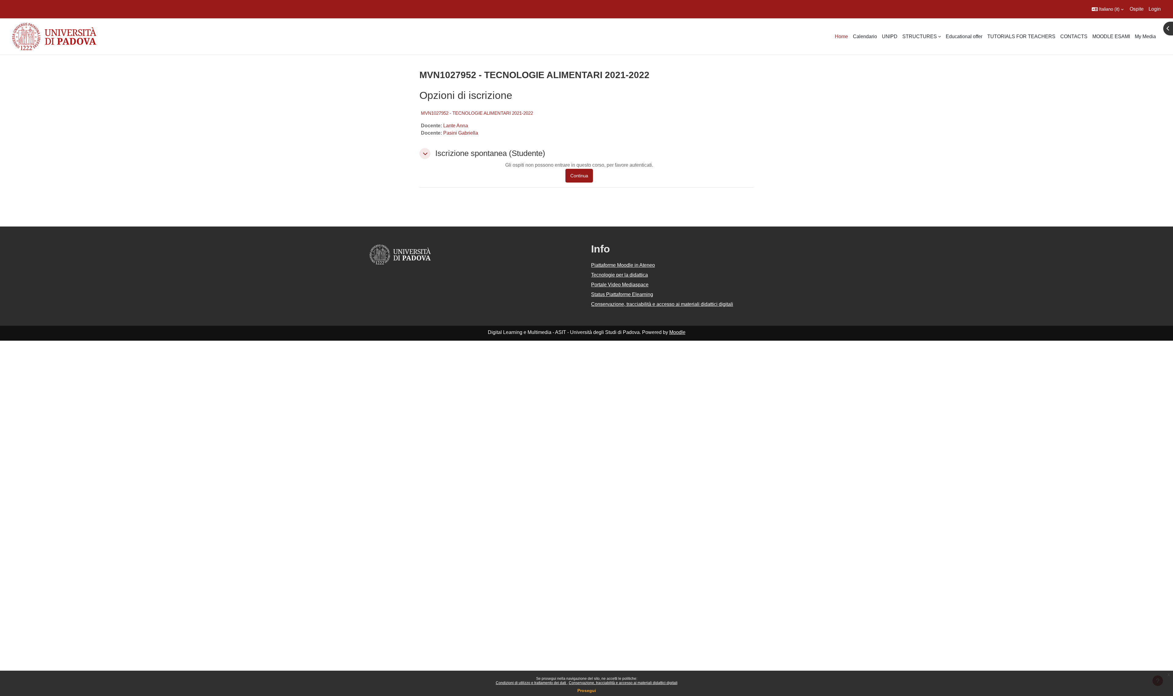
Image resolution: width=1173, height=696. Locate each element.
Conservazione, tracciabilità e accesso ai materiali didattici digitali (623, 683)
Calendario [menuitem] (865, 36)
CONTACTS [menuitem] (1073, 36)
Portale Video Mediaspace (620, 284)
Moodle (677, 332)
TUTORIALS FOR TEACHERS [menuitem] (1021, 36)
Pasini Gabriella (460, 133)
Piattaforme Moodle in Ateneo (623, 265)
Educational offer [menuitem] (964, 36)
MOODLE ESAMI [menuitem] (1111, 36)
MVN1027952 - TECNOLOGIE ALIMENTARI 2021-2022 (477, 113)
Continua (579, 175)
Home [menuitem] (841, 36)
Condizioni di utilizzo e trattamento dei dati (531, 683)
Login (1155, 9)
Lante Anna (455, 125)
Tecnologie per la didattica (619, 274)
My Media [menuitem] (1145, 36)
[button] (1107, 9)
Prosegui (586, 690)
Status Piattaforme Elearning (622, 294)
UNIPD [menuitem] (889, 36)
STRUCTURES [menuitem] (919, 36)
